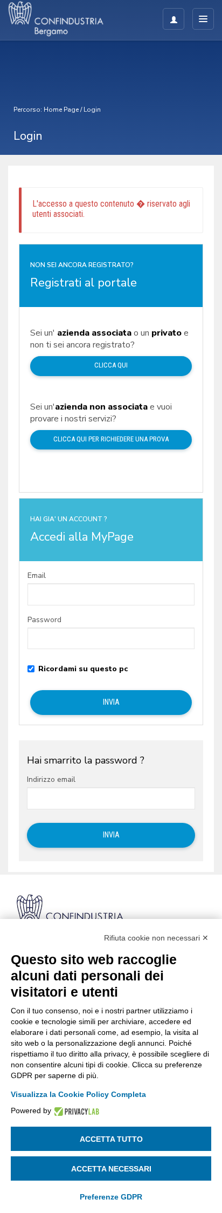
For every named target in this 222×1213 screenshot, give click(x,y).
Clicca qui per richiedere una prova (111, 439)
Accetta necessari (111, 1168)
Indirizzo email (51, 780)
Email (36, 576)
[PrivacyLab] (75, 1110)
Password (44, 620)
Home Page (61, 109)
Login (92, 109)
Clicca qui (111, 365)
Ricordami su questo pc (83, 669)
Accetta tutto (111, 1139)
